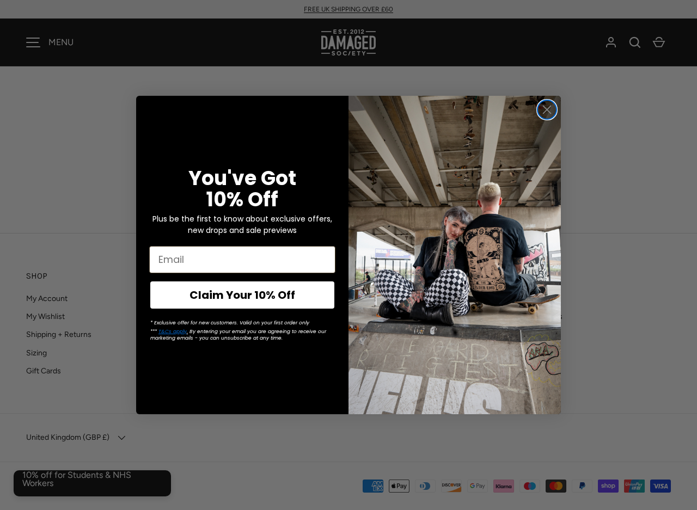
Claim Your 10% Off (242, 295)
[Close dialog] (547, 109)
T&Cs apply (172, 331)
